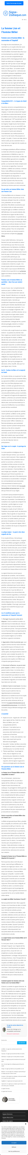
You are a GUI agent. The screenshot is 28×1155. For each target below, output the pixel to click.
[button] (25, 1124)
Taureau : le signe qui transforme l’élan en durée (12, 1053)
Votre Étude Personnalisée (11, 1099)
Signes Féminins (7, 1114)
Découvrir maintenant (13, 1034)
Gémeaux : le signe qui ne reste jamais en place (12, 1056)
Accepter (14, 1142)
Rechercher (4, 1040)
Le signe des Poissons (6, 1091)
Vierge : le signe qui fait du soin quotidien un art (12, 1068)
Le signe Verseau (5, 1088)
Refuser (14, 1147)
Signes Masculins (8, 1117)
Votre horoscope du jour (14, 3)
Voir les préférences (14, 1151)
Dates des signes (8, 1121)
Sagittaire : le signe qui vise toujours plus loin (12, 1081)
